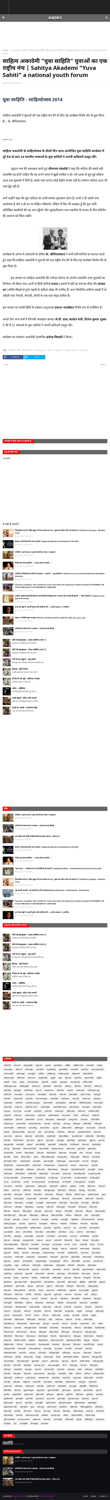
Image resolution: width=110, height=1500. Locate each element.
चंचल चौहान (36, 1161)
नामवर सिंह (40, 1207)
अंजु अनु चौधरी (28, 1065)
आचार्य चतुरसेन (45, 1107)
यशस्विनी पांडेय (61, 1290)
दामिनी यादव (27, 1190)
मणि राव (65, 1261)
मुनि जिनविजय (8, 1286)
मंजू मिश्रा (16, 1261)
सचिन (70, 1374)
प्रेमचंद (75, 1245)
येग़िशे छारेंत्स (8, 1295)
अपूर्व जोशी (45, 1082)
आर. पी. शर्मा (17, 1111)
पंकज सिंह (55, 1220)
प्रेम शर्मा (67, 1245)
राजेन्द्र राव (7, 1311)
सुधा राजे (98, 1390)
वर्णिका (100, 1324)
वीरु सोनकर (55, 1345)
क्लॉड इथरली (70, 1149)
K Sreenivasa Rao (39, 350)
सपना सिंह (7, 1382)
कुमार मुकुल (60, 1140)
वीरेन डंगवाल (66, 1345)
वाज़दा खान (17, 1328)
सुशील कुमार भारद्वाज (65, 1403)
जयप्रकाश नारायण (49, 1165)
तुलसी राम (64, 1186)
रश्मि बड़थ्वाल (39, 1303)
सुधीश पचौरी (39, 1395)
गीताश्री (16, 1157)
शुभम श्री (44, 1361)
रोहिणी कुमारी (31, 1320)
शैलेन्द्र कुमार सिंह (98, 1361)
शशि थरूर (32, 1353)
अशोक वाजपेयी (47, 1103)
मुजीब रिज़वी (92, 1282)
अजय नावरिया (8, 1070)
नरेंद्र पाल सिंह (74, 1203)
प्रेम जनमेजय (35, 1245)
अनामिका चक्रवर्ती (63, 1074)
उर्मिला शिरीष (87, 1124)
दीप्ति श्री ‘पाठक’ (80, 1195)
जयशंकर (73, 1165)
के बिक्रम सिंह (63, 1145)
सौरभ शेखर (47, 1411)
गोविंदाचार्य (85, 1157)
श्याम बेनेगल (27, 1365)
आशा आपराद (66, 1115)
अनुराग (14, 1082)
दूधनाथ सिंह (7, 1199)
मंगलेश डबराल (87, 1257)
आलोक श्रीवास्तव (54, 1115)
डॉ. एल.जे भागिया (66, 1178)
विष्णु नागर (96, 1340)
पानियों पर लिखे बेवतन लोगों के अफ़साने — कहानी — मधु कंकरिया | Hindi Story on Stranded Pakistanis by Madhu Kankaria (59, 575)
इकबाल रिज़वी (30, 1120)
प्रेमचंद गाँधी (83, 1245)
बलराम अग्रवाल (84, 1249)
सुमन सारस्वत (40, 1399)
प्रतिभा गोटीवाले (27, 1232)
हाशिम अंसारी (69, 1420)
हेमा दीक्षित (7, 1424)
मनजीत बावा (25, 1265)
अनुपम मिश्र (77, 1078)
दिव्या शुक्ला (18, 1195)
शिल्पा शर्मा (97, 1353)
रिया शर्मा (28, 1315)
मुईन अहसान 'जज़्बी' (21, 1282)
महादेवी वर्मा (7, 1274)
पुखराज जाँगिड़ (8, 1228)
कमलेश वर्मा (28, 1136)
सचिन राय (87, 1374)
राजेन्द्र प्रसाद (78, 1307)
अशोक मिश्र (19, 1103)
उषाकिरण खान (21, 1128)
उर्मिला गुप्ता (76, 1124)
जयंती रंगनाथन (37, 1165)
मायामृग (16, 1278)
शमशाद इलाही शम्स (34, 1349)
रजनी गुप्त (94, 1295)
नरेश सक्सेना (85, 1203)
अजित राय (19, 1070)
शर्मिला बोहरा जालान (10, 1353)
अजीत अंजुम (29, 1070)
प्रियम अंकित (95, 1240)
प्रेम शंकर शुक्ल (57, 1245)
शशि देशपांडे (42, 1353)
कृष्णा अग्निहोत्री (40, 1145)
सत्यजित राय (19, 1378)
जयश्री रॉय (94, 1165)
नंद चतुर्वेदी (29, 1203)
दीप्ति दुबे (68, 1195)
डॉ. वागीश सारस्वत (53, 1182)
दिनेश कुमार (37, 1190)
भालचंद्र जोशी (19, 1257)
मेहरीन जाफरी (59, 1286)
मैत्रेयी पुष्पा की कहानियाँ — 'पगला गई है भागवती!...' (33, 563)
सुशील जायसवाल (80, 1403)
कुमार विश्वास (71, 1140)
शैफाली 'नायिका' (85, 1361)
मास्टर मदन (67, 1278)
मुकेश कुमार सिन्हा (35, 1282)
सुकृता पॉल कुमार (29, 1390)
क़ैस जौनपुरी (34, 1424)
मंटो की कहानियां (27, 1261)
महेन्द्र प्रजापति (39, 1274)
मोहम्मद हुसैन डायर (19, 1290)
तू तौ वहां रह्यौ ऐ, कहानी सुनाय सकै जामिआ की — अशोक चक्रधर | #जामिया (42, 607)
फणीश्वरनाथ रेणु (21, 1249)
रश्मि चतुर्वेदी (7, 1303)
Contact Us (103, 1496)
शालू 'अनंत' (76, 1353)
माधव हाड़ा (7, 1278)
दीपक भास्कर (49, 1195)
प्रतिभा (18, 1232)
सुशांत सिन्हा (28, 1403)
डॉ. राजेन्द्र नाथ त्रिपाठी (38, 1182)
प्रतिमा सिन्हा (62, 1232)
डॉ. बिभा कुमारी (94, 1178)
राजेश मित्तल (37, 1311)
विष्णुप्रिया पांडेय (8, 1345)
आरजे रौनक (48, 1111)
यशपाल (41, 1290)
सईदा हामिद (51, 1374)
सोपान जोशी (7, 1411)
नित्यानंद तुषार (61, 1207)
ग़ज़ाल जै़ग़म (44, 1424)
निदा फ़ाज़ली (71, 1207)
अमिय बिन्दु (7, 1090)
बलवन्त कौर (96, 1249)
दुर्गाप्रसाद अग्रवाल (93, 1195)
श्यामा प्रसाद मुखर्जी (53, 1365)
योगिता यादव (18, 1295)
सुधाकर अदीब (29, 1395)
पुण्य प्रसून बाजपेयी (21, 1228)
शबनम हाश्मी (21, 1349)
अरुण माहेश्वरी (42, 1095)
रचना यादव (78, 1295)
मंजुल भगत (7, 1261)
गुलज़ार (36, 1157)
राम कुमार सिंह (69, 1311)
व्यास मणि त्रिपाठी (89, 1345)
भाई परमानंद (84, 1253)
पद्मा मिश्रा (100, 1220)
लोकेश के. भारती (35, 1324)
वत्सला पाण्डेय (84, 1324)
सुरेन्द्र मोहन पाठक (73, 1399)
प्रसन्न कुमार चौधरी (28, 1240)
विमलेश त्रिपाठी (88, 1336)
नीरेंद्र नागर (89, 1211)
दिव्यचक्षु (82, 1190)
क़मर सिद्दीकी (23, 1424)
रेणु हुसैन (93, 1315)
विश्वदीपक (32, 1340)
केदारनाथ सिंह (96, 1145)
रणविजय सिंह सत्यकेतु (10, 1299)
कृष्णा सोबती (52, 1145)
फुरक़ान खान (45, 1249)
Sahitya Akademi (71, 350)
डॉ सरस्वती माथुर (40, 1178)
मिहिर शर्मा (77, 1278)
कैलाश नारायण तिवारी (29, 1149)
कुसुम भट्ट (92, 1140)
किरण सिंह (7, 1140)
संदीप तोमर (27, 1374)
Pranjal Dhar (58, 350)
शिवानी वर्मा (85, 1357)
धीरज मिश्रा (99, 1199)
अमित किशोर (58, 1086)
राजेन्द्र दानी (67, 1307)
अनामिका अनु (51, 1074)
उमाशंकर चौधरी (20, 1124)
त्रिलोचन (6, 1190)
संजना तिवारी (18, 1370)
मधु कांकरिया (8, 1265)
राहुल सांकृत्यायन (17, 1315)
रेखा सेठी (85, 1315)
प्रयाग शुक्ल (16, 1240)
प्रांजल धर (39, 1240)
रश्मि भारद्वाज (50, 1303)
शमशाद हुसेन (47, 1349)
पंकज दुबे (7, 1220)
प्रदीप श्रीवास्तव (90, 1232)
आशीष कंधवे (85, 1115)
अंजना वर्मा (17, 1065)
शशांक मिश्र (22, 1353)
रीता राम (36, 1315)
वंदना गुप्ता (46, 1324)
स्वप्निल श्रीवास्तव (78, 1411)
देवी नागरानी (65, 1199)
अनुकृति (53, 1078)
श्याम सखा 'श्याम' (39, 1365)
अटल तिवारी (39, 1070)
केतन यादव (85, 1145)
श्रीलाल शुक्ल (73, 1365)
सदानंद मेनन (66, 1378)
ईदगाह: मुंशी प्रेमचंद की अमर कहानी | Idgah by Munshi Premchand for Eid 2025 (46, 541)
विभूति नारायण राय (65, 1336)
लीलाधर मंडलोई (22, 1324)
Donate (93, 1496)
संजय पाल (38, 1370)
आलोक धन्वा (18, 1115)
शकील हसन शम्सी (9, 1349)
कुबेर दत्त (40, 1140)
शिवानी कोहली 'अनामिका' (71, 1357)
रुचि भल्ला (45, 1315)
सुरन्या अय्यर (50, 1399)
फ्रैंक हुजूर (55, 1249)
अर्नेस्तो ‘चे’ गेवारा (85, 1095)
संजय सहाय (71, 1370)
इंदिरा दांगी (19, 1120)
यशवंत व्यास (50, 1290)
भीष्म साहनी (53, 1257)
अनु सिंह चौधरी (42, 1078)
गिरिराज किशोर (51, 1153)
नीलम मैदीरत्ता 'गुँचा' (10, 1215)
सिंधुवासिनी (83, 1386)
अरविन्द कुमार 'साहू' (94, 1090)
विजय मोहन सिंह (66, 1328)
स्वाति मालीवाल (8, 1415)
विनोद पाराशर (19, 1336)
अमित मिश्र (77, 1086)
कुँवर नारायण (30, 1140)
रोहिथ (50, 1320)
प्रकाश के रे (67, 1228)
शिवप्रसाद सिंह (28, 1357)
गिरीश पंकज (62, 1153)
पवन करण (22, 1224)
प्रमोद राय (7, 1240)
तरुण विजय (18, 1186)
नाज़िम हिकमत (29, 1207)
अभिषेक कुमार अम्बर (10, 1086)
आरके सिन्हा (37, 1111)
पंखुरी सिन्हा (74, 1220)
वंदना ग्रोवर (55, 1324)
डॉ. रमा (6, 1182)
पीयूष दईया (94, 1224)
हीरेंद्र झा (79, 1420)
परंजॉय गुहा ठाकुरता (10, 1224)
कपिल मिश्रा (60, 1132)
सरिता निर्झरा (58, 1382)
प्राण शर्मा (48, 1240)
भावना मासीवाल (42, 1257)
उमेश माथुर (67, 1124)
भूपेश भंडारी (64, 1257)
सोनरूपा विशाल (51, 1407)
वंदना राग (65, 1324)
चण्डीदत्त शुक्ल (61, 1161)
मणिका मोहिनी (76, 1261)
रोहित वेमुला (41, 1320)
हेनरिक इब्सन (100, 1420)
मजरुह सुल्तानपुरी (55, 1261)
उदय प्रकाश (84, 1120)
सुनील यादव (79, 1395)
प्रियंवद (77, 1240)
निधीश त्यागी (93, 1207)
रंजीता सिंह (37, 1295)
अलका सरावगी (18, 1099)
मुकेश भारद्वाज (72, 1282)
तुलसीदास (73, 1186)
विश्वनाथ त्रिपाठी (42, 1340)
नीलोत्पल (68, 1215)
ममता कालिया (45, 1270)
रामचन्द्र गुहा (88, 1311)
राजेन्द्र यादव (98, 1307)
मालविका (34, 1278)
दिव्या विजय (7, 1195)
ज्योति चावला (8, 1174)
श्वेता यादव (84, 1365)
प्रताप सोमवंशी (8, 1232)
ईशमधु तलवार (73, 1120)
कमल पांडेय (97, 1132)
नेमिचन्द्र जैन (77, 1215)
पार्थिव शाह (54, 1224)
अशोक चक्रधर (8, 1103)
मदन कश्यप (86, 1261)
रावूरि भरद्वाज (100, 1311)
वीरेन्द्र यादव (76, 1345)
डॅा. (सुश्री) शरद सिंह (94, 1174)
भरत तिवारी (60, 1253)
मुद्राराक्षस (102, 1282)
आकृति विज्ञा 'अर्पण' (31, 1107)
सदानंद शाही (77, 1378)
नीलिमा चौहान (34, 1215)
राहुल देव (6, 1315)
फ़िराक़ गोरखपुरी (33, 1249)
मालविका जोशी (44, 1278)
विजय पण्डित (54, 1328)
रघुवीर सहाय (57, 1295)
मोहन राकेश (7, 1290)
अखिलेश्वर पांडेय (78, 1065)
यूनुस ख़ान (95, 1290)
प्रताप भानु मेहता (94, 1228)
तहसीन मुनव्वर (42, 1186)
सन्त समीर (99, 1378)
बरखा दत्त (64, 1249)
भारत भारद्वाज (96, 1253)
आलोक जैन (7, 1115)
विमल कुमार (77, 1336)
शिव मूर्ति (18, 1357)
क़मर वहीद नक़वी (77, 1136)
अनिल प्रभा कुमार (9, 1078)
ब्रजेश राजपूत (35, 1253)
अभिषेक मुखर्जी (24, 1086)
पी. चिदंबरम (73, 1224)
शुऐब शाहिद (35, 1361)
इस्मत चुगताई (50, 1120)
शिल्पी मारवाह (8, 1357)
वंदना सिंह (74, 1324)
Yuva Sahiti (15, 50)
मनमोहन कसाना (48, 1265)
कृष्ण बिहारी (20, 1145)
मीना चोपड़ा (97, 1278)
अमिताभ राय (98, 1086)
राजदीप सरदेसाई (34, 1307)
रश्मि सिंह (60, 1303)
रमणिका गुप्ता (24, 1299)
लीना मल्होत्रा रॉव (9, 1324)
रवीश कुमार (97, 1299)
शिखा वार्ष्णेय (87, 1353)
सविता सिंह (40, 1386)
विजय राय (78, 1328)
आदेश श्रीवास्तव (74, 1107)
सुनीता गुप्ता (50, 1395)
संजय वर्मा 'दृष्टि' (49, 1370)
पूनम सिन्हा (57, 1228)
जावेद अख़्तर (41, 1170)
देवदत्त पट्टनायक (18, 1199)
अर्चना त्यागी (52, 1095)
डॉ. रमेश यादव (16, 1182)
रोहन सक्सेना (8, 1320)
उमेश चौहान (56, 1124)
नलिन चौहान (95, 1203)
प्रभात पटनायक (62, 1236)
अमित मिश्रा (87, 1086)
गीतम (81, 1153)
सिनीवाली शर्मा (93, 1386)
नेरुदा (86, 1215)
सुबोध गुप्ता (89, 1395)
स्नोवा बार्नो (57, 1411)
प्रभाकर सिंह (39, 1236)
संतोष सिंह (7, 1374)
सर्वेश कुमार (82, 1382)
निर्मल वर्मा (7, 1211)
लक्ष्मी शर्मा (69, 1320)
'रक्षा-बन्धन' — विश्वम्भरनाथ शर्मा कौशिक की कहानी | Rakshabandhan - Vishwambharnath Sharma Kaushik (58, 869)
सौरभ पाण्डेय (27, 1411)
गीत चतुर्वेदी (72, 1153)
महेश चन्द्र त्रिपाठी (73, 1274)
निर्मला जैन (16, 1211)
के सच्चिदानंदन (74, 1145)
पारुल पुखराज (43, 1224)
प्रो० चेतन (100, 1245)
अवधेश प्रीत (75, 1099)
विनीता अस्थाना (54, 1332)
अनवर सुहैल (31, 1074)
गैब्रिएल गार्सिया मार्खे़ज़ (48, 1157)
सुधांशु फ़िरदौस (17, 1395)
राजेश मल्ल (27, 1311)
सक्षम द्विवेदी (62, 1374)
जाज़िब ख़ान (30, 1170)
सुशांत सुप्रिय (39, 1403)
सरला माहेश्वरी (48, 1382)
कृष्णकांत (29, 1145)
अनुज (60, 1078)
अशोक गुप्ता (97, 1099)
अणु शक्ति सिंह (51, 1070)
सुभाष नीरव (99, 1395)
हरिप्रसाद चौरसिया (76, 1415)
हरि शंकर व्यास (55, 1415)
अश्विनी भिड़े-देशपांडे (85, 1103)
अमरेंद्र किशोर (47, 1086)
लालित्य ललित (88, 1320)
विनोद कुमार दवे (77, 1332)
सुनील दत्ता (60, 1395)
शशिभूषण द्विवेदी (54, 1353)
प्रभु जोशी (95, 1236)
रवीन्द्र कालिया (75, 1299)
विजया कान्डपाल (22, 1332)
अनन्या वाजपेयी (8, 1074)
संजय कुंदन (28, 1370)
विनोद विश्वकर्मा (42, 1336)
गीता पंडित (7, 1157)
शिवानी (58, 1357)
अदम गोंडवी (74, 1070)
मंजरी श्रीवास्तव (99, 1257)
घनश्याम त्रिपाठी (25, 1161)
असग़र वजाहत (98, 1103)
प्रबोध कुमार (17, 1236)
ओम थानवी (102, 1128)
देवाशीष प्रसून (55, 1199)
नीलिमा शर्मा (44, 1215)
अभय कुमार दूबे (74, 1082)
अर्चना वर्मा (62, 1095)
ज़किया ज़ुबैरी (19, 1170)
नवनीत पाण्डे (8, 1207)
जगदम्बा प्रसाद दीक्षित (22, 1165)
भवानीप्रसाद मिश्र (73, 1253)
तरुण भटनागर (8, 1186)
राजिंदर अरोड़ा (47, 1307)
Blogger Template (18, 1496)
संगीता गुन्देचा (94, 1365)
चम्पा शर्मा (85, 1161)
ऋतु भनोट (55, 1128)
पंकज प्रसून (16, 1220)
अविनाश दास (86, 1099)
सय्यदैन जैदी (36, 1382)
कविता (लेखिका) (64, 1136)
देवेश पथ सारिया (77, 1199)
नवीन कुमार (18, 1207)
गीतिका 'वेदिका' (26, 1157)
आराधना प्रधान (59, 1111)
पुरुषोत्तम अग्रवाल (35, 1228)
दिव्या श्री (28, 1195)
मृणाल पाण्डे (39, 1286)
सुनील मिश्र (69, 1395)
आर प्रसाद (7, 1111)
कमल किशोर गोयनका (84, 1132)
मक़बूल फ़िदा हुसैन (41, 1261)
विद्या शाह (33, 1332)
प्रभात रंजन (73, 1236)
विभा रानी (53, 1336)
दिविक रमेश (72, 1190)
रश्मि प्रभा (29, 1303)
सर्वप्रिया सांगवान (70, 1382)
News (50, 350)
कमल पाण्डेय (8, 1136)
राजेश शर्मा (47, 1311)
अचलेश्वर (99, 1065)
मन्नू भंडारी (35, 1270)
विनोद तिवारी (8, 1336)
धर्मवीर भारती (89, 1199)
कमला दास (18, 1136)
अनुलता (22, 1082)
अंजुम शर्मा (39, 1065)
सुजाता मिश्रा (40, 1390)
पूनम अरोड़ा (47, 1228)
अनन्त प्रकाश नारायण (97, 1070)
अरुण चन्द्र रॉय (30, 1095)
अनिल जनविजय (87, 1074)
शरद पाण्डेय (78, 1349)
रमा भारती (35, 1299)
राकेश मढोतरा (8, 1307)
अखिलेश (67, 1065)
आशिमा (75, 1115)
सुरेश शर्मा (95, 1399)
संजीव (80, 1370)
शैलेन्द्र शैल (7, 1365)
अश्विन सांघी (72, 1103)
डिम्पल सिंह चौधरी (79, 1174)
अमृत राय (38, 1090)
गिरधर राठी (40, 1153)
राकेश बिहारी (94, 1303)
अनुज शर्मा (68, 1078)
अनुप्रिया (99, 1078)
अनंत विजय (84, 1070)
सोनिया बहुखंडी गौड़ (86, 1407)
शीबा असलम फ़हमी (22, 1361)
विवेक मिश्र (99, 1336)
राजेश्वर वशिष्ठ (58, 1311)
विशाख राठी (7, 1340)
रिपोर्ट (18, 350)
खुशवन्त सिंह (92, 1149)
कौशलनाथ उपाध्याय (57, 1149)
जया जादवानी (8, 1170)
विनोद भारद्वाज (30, 1336)
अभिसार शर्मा (36, 1086)
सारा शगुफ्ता (72, 1386)
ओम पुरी (6, 1132)
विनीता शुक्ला (65, 1332)
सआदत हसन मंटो (39, 1374)
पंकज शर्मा (35, 1220)
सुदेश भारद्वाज (66, 1390)
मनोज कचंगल (92, 1265)
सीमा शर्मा (17, 1390)
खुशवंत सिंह (81, 1149)
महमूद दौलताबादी (87, 1270)
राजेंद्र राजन (57, 1307)
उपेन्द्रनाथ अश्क (8, 1124)
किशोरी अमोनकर (18, 1140)
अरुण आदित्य (18, 1095)
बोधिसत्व (16, 1253)
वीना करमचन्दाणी (44, 1345)
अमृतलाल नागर (49, 1090)
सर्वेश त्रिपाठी (92, 1382)
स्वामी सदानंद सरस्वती (32, 1415)
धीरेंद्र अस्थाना (8, 1203)
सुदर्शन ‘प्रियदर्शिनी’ (53, 1390)
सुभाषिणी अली (8, 1399)
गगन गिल (18, 1153)
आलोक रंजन (41, 1115)
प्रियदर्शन (85, 1240)
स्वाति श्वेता (19, 1415)
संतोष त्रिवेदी (99, 1370)
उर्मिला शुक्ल (98, 1124)
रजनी (86, 1295)
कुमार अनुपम (50, 1140)
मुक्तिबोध (82, 1282)
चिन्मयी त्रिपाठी (8, 1165)
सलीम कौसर (18, 1386)
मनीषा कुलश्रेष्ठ (60, 1265)
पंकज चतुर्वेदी (95, 1215)
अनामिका (41, 1074)
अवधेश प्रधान (65, 1099)
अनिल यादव (20, 1078)
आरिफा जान (81, 1111)
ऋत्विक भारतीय (66, 1128)
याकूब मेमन (72, 1290)
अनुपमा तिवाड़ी (89, 1078)
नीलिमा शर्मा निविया (57, 1215)
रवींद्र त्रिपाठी (64, 1299)
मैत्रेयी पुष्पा (70, 1286)
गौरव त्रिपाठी (96, 1157)
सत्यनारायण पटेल (43, 1378)
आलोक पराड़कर (29, 1115)
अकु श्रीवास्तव (58, 1065)
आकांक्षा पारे (18, 1107)
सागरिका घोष (51, 1386)
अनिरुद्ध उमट (76, 1074)
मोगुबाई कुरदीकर (93, 1286)
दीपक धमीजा (38, 1195)
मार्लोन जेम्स (24, 1278)
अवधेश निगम (54, 1099)
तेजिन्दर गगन (91, 1186)
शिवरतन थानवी (48, 1357)
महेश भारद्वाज (86, 1274)
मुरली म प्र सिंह (20, 1286)
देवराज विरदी (43, 1199)
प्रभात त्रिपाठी (51, 1236)
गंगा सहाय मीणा (8, 1153)
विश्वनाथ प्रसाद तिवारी (57, 1340)
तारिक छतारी (53, 1186)
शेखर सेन (74, 1361)
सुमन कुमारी (19, 1399)
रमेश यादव (44, 1299)
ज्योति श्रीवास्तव (20, 1174)
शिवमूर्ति (38, 1357)
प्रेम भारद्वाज (45, 1245)
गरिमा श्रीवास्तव (29, 1153)
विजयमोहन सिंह (99, 1328)
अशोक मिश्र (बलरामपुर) (33, 1103)
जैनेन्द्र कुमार (64, 1170)
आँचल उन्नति (7, 1107)
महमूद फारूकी (100, 1270)
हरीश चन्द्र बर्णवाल (9, 1420)
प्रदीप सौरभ (7, 1236)
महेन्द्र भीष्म (50, 1274)
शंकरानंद (100, 1345)
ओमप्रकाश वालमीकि (18, 1132)
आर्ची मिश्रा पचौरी (93, 1111)
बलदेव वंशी (73, 1249)
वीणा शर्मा (19, 1345)
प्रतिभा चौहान (39, 1232)
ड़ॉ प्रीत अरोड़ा (67, 1174)
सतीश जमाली (8, 1378)
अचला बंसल (90, 1065)
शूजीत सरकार (55, 1361)
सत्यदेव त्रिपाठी (30, 1378)
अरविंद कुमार (80, 1090)
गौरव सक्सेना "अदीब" (10, 1161)
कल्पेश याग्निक (39, 1136)
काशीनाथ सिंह (89, 1136)
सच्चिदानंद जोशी (98, 1374)
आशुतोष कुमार (8, 1120)
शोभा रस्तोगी (17, 1365)
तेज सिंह (81, 1186)
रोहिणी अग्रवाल (19, 1320)
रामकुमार (79, 1311)
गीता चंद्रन (89, 1153)
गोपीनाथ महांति (74, 1157)
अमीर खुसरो (17, 1090)
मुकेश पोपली (61, 1282)
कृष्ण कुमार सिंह (8, 1145)
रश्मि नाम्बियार (19, 1303)
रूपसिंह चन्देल (56, 1315)
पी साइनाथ (63, 1224)
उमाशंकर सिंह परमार (35, 1124)
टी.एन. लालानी (55, 1174)
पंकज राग (25, 1220)
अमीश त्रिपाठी (28, 1090)
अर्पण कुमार (97, 1095)
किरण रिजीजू (100, 1136)
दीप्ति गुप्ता (59, 1195)
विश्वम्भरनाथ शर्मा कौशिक (74, 1340)
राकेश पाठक (83, 1303)
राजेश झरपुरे (17, 1311)
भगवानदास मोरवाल (48, 1253)
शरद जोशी (68, 1349)
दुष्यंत (103, 1195)
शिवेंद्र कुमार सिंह (97, 1357)
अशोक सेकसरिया (61, 1103)
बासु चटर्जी (7, 1253)
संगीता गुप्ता (7, 1370)
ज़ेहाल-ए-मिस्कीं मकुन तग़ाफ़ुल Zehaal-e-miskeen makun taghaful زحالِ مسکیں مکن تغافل (50, 618)
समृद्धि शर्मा (26, 1382)
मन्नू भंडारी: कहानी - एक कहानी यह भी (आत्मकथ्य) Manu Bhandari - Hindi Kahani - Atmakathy (52, 890)
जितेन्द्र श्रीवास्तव (53, 1170)
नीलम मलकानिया (100, 1211)
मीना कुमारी (87, 1278)
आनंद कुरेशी (85, 1107)
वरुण (93, 1324)
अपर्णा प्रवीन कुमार (33, 1082)
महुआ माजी (28, 1274)
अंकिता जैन (7, 1065)
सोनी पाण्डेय (98, 1407)
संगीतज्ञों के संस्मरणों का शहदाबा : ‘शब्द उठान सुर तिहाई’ (34, 628)
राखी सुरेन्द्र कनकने (20, 1307)
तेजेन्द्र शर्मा (101, 1186)
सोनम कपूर (40, 1407)
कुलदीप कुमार (82, 1140)
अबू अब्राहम (63, 1082)
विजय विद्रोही (88, 1328)
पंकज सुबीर (64, 1220)
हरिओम (65, 1415)
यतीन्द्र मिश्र (32, 1290)
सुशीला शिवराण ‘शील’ (10, 1407)
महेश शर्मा (96, 1274)
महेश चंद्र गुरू (61, 1274)
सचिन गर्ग (78, 1374)
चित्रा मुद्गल (94, 1161)
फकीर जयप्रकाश (9, 1249)
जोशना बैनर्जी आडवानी (78, 1170)
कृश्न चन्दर (101, 1140)
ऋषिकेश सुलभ (79, 1128)
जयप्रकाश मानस (62, 1165)
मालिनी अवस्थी (57, 1278)
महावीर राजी (18, 1274)
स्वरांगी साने (89, 1411)
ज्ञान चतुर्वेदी (91, 1170)
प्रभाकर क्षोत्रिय (28, 1236)
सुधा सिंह (6, 1395)
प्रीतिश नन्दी (24, 1245)
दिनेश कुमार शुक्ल (49, 1190)
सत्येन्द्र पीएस (55, 1378)
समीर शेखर (16, 1382)
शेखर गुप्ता (65, 1361)
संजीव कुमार (88, 1370)
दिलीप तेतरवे (62, 1190)
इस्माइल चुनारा (61, 1120)
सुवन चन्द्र (19, 1403)
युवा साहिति (12, 350)
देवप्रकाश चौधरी (31, 1199)
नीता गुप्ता (58, 1211)
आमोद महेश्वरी (97, 1107)
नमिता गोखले (63, 1203)
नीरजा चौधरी (68, 1211)
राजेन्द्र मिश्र (88, 1307)
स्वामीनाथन (45, 1415)
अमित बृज (68, 1086)
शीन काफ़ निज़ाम (9, 1361)
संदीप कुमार (17, 1374)
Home (85, 1496)
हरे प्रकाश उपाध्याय (23, 1420)
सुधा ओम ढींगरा (88, 1390)
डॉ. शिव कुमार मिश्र (79, 1182)
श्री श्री (64, 1365)
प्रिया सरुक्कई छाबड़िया (11, 1245)
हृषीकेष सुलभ (89, 1420)
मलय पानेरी (76, 1270)
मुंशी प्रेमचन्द (7, 1282)
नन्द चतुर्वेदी (39, 1203)
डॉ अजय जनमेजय (26, 1178)
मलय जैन (66, 1270)
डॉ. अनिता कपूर (53, 1178)
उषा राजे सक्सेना (9, 1128)
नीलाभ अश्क (22, 1215)
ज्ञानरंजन (100, 1170)
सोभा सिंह (17, 1411)
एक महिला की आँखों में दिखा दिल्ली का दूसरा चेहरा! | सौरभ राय (37, 836)
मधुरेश (17, 1265)
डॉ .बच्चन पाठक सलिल (11, 1178)
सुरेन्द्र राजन (85, 1399)
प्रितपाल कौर (68, 1240)
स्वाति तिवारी (100, 1411)
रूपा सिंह (66, 1315)
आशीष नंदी (95, 1115)
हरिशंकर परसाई (90, 1415)
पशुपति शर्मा (32, 1224)
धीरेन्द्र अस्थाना (19, 1203)
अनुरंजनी (6, 1082)
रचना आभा (68, 1295)
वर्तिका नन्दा (7, 1328)
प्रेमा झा (92, 1245)
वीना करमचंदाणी (30, 1345)
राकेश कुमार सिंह (71, 1303)
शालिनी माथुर (66, 1353)
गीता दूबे (97, 1153)
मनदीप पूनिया (37, 1265)
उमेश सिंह (47, 1124)
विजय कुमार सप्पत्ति (30, 1328)
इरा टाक (40, 1120)
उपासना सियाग (95, 1120)
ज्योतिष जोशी (32, 1174)
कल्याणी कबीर (51, 1136)
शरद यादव (88, 1349)
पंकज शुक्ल (44, 1220)
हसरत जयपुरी (58, 1420)
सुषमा (32, 1407)
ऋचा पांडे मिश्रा (44, 1128)
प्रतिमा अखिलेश (50, 1232)
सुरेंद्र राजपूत (61, 1399)
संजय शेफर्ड (60, 1370)
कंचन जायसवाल (49, 1132)
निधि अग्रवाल (82, 1207)
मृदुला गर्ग (49, 1286)
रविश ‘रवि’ (54, 1299)
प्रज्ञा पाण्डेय (82, 1228)
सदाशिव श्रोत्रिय (88, 1378)
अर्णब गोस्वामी (73, 1095)
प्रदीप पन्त (80, 1232)
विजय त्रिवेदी (43, 1328)
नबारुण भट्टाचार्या (51, 1203)
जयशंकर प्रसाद (83, 1165)
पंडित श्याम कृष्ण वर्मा (88, 1220)
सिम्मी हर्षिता (7, 1390)
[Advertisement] (55, 7)
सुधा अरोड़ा (77, 1390)
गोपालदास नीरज (62, 1157)
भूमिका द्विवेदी (75, 1257)
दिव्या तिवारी (91, 1190)
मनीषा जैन (71, 1265)
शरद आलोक (58, 1349)
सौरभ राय (37, 1411)
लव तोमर (78, 1320)
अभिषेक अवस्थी (87, 1082)
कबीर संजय (71, 1132)
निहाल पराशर (48, 1211)
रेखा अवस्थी (75, 1315)
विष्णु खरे (86, 1340)
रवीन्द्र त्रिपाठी (87, 1299)
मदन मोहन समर (98, 1261)
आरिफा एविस (71, 1111)
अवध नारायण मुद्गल (41, 1099)
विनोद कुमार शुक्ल (90, 1332)
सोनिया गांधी (73, 1407)
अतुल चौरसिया (63, 1070)
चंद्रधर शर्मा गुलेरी (48, 1161)
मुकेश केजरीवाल (49, 1282)
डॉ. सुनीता (92, 1182)
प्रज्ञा (75, 1228)
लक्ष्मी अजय (59, 1320)
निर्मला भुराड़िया (27, 1211)
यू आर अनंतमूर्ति (84, 1290)
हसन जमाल (47, 1420)
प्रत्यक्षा (71, 1232)
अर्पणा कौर (7, 1099)
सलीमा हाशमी (30, 1386)
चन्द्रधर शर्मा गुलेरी (74, 1161)
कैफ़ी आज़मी (16, 1149)
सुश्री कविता (23, 1407)
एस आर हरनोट (91, 1128)
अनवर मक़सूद (20, 1074)
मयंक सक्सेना (57, 1270)
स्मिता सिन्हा (66, 1411)
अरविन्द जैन (7, 1095)
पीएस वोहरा (83, 1224)
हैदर (15, 1424)
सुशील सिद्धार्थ (92, 1403)
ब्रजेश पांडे (25, 1253)
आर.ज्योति (27, 1111)
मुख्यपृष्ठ (5, 50)
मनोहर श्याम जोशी (23, 1270)
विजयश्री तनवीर (8, 1332)
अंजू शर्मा (47, 1065)
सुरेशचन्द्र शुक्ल (8, 1403)
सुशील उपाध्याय (51, 1403)
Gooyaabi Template (46, 1496)
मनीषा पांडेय (81, 1265)
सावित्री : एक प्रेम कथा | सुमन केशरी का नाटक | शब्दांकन (35, 552)
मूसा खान (30, 1286)
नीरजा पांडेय (79, 1211)
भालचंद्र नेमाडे (30, 1257)
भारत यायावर (8, 1257)
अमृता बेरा (70, 1090)
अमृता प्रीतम (60, 1090)
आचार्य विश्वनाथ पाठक (59, 1107)
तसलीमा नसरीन (29, 1186)
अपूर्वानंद (54, 1082)
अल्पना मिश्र (29, 1099)
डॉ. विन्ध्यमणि (67, 1182)
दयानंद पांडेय (16, 1190)
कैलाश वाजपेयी (43, 1149)
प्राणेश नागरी (57, 1240)
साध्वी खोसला (62, 1386)
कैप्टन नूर (6, 1149)
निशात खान (38, 1211)
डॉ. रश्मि (26, 1182)
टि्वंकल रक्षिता (43, 1174)
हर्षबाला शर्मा (36, 1420)
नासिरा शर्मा (50, 1207)
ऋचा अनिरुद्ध (33, 1128)
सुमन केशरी (29, 1399)
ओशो (39, 1132)
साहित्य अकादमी (27, 350)
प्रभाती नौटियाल (84, 1236)
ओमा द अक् (31, 1132)
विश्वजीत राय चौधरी (20, 1340)
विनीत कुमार (42, 1332)
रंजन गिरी (28, 1295)
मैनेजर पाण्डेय (81, 1286)
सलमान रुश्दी (8, 1386)
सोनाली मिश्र (63, 1407)
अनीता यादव (31, 1078)
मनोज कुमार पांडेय (9, 1270)
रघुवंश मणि (47, 1295)
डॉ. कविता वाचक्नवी (81, 1178)
